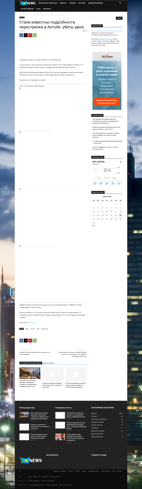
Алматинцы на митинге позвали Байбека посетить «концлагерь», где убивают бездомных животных (73, 354)
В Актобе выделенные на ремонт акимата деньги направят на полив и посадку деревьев (76, 385)
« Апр (93, 225)
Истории (81, 3)
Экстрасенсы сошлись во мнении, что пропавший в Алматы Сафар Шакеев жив (76, 415)
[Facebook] (21, 35)
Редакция (30, 476)
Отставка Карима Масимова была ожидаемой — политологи (107, 142)
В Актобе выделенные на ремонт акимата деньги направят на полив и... (39, 436)
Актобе (33, 329)
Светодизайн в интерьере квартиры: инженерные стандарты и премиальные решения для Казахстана (105, 121)
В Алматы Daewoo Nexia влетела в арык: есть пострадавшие (34, 353)
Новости (63, 3)
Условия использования (51, 485)
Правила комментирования (47, 480)
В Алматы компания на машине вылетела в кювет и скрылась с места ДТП (53, 385)
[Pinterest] (30, 35)
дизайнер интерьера (105, 39)
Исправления (45, 476)
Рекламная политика (55, 476)
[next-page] (24, 391)
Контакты (47, 9)
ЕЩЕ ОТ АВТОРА (48, 363)
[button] (120, 3)
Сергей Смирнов (27, 9)
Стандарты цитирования (34, 480)
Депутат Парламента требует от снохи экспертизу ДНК (105, 148)
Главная (72, 3)
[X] (26, 35)
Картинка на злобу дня (48, 3)
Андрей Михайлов (95, 3)
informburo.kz (32, 322)
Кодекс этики (37, 476)
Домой (21, 14)
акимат (27, 329)
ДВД (38, 329)
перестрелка (44, 329)
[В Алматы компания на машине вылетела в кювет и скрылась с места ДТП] (53, 374)
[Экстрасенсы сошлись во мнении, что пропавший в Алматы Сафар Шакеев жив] (60, 415)
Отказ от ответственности (65, 485)
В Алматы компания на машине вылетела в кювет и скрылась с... (40, 426)
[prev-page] (20, 391)
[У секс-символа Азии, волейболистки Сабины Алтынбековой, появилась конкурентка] (60, 436)
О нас (38, 9)
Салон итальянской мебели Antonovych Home (106, 31)
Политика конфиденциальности (36, 485)
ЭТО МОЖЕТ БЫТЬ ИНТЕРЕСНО (31, 363)
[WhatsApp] (35, 35)
